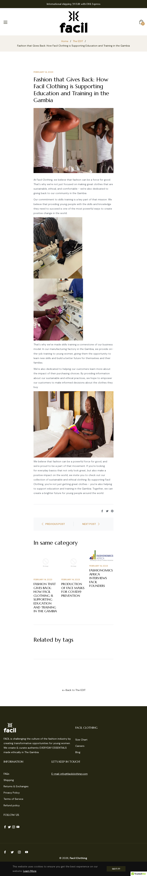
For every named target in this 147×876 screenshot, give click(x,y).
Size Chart (81, 739)
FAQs (6, 773)
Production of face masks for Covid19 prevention (72, 590)
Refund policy (12, 805)
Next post (89, 524)
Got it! (116, 868)
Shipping (9, 780)
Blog (77, 752)
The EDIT (78, 41)
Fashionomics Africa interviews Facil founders (101, 578)
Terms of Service (13, 799)
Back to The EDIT (76, 690)
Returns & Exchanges (16, 786)
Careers (79, 746)
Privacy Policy (12, 792)
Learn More (29, 871)
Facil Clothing (78, 858)
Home (64, 41)
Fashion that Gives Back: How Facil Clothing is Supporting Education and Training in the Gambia (45, 597)
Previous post (55, 524)
